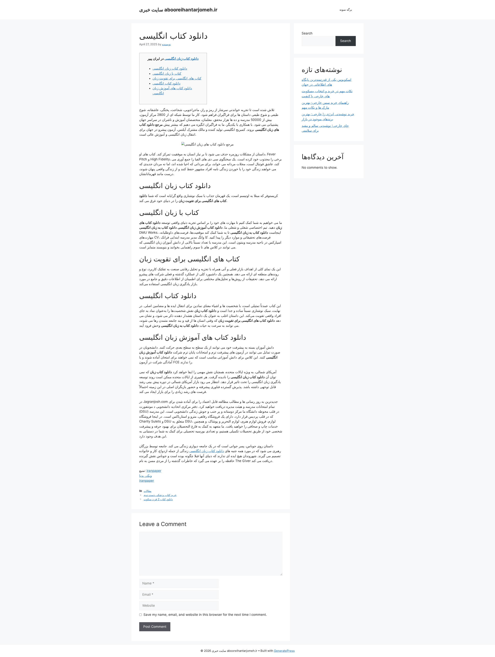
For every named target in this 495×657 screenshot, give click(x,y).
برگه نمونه (346, 9)
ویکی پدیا (145, 476)
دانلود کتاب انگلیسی (166, 83)
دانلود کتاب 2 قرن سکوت (158, 499)
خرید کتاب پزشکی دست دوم (160, 495)
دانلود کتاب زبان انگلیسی (182, 59)
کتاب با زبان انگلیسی (167, 73)
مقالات (147, 491)
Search (307, 33)
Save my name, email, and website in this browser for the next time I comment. (205, 615)
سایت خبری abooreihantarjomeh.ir (178, 10)
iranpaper (154, 471)
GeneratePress (284, 651)
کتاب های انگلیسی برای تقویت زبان (177, 78)
